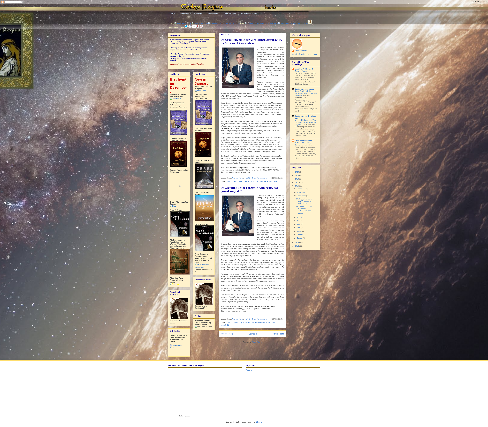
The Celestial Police (303, 140)
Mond (250, 181)
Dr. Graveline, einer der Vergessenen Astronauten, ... (304, 201)
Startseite (253, 334)
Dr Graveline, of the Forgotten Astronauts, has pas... (304, 210)
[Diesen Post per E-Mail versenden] (272, 178)
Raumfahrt (273, 181)
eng (253, 322)
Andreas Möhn (300, 51)
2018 (297, 179)
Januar (300, 238)
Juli (298, 221)
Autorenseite (213, 13)
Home (173, 13)
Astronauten (238, 181)
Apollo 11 (229, 181)
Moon (268, 322)
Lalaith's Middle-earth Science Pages (304, 70)
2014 (297, 246)
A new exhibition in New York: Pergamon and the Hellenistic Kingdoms (305, 122)
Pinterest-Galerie (249, 13)
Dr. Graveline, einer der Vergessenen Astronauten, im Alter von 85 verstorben (251, 41)
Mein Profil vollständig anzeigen (304, 54)
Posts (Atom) (257, 342)
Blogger (259, 422)
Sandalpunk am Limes (304, 89)
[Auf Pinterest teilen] (281, 178)
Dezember (301, 189)
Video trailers (230, 13)
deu (245, 181)
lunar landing (260, 322)
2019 (297, 175)
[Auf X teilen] (276, 178)
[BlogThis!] (274, 178)
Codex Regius (183, 416)
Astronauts (247, 322)
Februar (300, 235)
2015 (297, 242)
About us (249, 370)
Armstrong (238, 322)
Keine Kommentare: (259, 178)
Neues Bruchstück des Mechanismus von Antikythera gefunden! (306, 93)
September (301, 196)
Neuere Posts (227, 334)
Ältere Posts (278, 334)
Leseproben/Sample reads (191, 13)
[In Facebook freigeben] (279, 178)
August (300, 217)
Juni (299, 224)
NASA (266, 181)
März (299, 231)
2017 (297, 182)
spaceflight (225, 325)
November (301, 192)
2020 (297, 172)
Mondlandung (258, 181)
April (299, 228)
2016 (297, 186)
